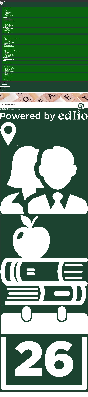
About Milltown (7, 18)
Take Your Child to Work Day (9, 55)
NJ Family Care (7, 56)
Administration (6, 29)
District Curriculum (7, 66)
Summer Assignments (7, 12)
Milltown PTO (6, 49)
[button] (5, 6)
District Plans (6, 39)
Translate (8, 87)
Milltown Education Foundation (9, 48)
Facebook (4, 90)
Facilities (5, 31)
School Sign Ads (7, 24)
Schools (17, 145)
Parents (5, 79)
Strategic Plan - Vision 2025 (8, 40)
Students (5, 78)
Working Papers (7, 26)
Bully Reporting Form (8, 73)
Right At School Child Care (8, 54)
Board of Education (7, 35)
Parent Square (6, 52)
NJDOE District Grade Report (9, 46)
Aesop (5, 65)
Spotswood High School (8, 63)
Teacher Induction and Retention (9, 68)
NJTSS (5, 10)
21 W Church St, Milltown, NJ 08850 (6, 109)
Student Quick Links (7, 77)
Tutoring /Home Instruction (8, 15)
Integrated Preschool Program (9, 59)
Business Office (7, 30)
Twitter (3, 91)
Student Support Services (8, 32)
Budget (5, 36)
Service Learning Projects (8, 25)
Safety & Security (7, 41)
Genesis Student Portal (8, 75)
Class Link (6, 74)
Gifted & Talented (7, 8)
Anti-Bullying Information (8, 45)
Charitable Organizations (8, 19)
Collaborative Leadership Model (9, 71)
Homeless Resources (7, 22)
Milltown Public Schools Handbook (10, 50)
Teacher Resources (7, 70)
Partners (5, 23)
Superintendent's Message (8, 28)
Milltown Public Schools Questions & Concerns (12, 38)
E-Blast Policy (6, 21)
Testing (5, 14)
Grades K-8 (6, 58)
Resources (6, 53)
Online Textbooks (7, 11)
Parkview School (7, 61)
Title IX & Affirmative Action (9, 42)
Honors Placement (7, 16)
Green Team (6, 9)
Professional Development (8, 69)
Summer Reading (7, 13)
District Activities (7, 43)
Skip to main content (3, 0)
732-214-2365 (17, 109)
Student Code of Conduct (8, 76)
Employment (6, 37)
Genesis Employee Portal (8, 67)
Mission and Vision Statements (8, 104)
